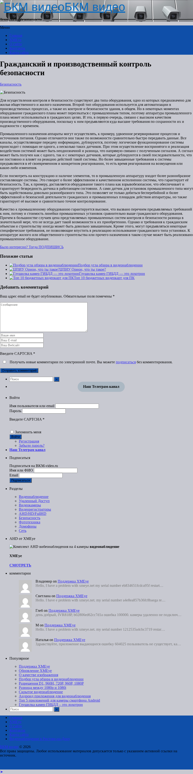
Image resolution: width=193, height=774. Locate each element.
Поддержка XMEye (73, 581)
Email (13, 475)
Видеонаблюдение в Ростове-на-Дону (39, 739)
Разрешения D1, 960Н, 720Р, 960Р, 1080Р (51, 683)
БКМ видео (9, 747)
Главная (15, 35)
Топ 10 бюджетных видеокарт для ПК (104, 278)
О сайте (15, 44)
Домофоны (27, 526)
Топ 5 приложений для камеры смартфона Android (59, 700)
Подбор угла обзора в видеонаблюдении (110, 265)
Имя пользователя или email (31, 406)
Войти (15, 437)
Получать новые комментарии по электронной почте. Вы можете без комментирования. (91, 362)
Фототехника (29, 522)
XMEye (15, 40)
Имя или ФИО (21, 470)
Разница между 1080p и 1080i (42, 688)
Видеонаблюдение (33, 497)
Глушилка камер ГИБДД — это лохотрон (112, 274)
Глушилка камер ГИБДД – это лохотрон (51, 705)
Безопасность (10, 84)
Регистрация (29, 441)
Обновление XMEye (35, 671)
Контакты (17, 48)
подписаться (126, 362)
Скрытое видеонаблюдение (41, 692)
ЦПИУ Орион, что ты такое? (83, 269)
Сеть (22, 531)
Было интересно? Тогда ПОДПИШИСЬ (32, 247)
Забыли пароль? (31, 445)
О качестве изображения (38, 675)
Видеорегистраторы (35, 509)
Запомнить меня (28, 432)
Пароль (15, 411)
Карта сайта (18, 52)
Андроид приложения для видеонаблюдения (55, 696)
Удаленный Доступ (34, 501)
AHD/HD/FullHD (32, 514)
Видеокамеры (30, 505)
